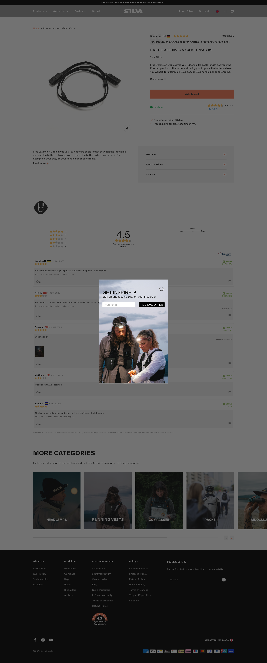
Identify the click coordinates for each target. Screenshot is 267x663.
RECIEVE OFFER (152, 304)
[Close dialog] (161, 289)
